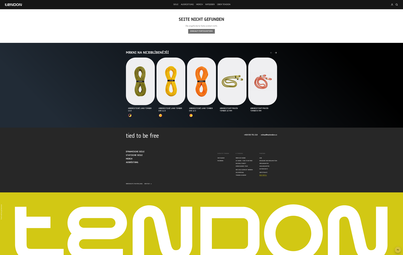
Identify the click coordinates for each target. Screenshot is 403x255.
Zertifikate (263, 172)
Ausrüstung (132, 162)
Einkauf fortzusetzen (201, 31)
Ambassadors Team (242, 166)
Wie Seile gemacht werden (244, 169)
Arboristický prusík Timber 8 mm (259, 110)
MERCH (199, 4)
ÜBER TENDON (223, 4)
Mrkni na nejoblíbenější (147, 52)
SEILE (175, 4)
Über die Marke (241, 158)
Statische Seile (134, 155)
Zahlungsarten (264, 166)
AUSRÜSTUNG (187, 4)
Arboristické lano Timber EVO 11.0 (170, 110)
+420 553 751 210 (251, 135)
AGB (260, 158)
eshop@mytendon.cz (269, 135)
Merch (129, 159)
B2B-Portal (263, 175)
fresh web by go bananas (1, 211)
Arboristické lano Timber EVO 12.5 (201, 110)
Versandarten (264, 163)
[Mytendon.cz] (13, 4)
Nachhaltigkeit (241, 163)
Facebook (220, 160)
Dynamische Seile (135, 152)
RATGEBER (210, 4)
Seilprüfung (240, 172)
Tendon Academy (241, 175)
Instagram (221, 158)
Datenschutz (263, 169)
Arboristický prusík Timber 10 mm (229, 110)
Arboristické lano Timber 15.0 (140, 110)
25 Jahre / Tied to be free (244, 160)
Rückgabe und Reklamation (268, 160)
